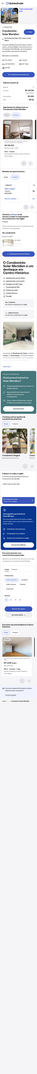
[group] (18, 139)
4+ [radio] (20, 600)
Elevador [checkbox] (23, 584)
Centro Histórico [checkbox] (11, 580)
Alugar (7, 115)
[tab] (7, 570)
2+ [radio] (11, 600)
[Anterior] (23, 163)
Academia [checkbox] (24, 580)
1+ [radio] (6, 600)
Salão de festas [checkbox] (11, 584)
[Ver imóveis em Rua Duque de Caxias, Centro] (27, 10)
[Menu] (3, 3)
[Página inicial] (15, 3)
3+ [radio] (16, 600)
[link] (18, 609)
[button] (18, 139)
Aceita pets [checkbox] (10, 589)
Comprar (16, 115)
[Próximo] (30, 163)
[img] (18, 129)
